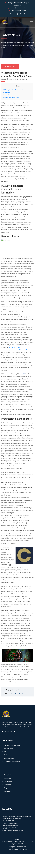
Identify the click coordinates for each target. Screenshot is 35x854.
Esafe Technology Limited (17, 849)
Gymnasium (7, 784)
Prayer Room (8, 788)
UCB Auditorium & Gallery (12, 761)
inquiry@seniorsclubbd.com (19, 8)
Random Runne (7, 95)
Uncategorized (13, 79)
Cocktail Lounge (9, 758)
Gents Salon (7, 778)
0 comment (23, 79)
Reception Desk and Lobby (12, 745)
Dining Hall (7, 775)
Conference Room (9, 755)
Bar (5, 751)
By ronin (3, 79)
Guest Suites (8, 781)
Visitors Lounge (9, 748)
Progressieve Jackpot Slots (11, 97)
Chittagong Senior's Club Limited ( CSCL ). (17, 841)
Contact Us (7, 791)
